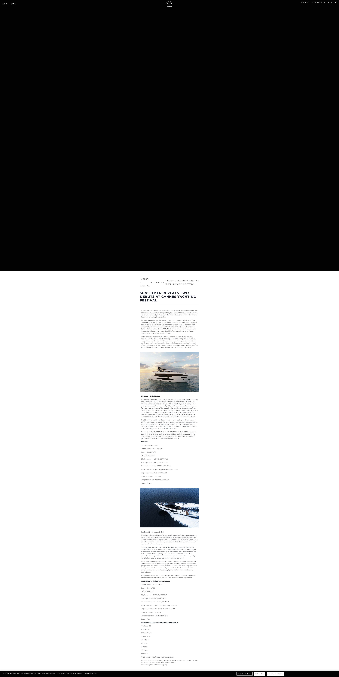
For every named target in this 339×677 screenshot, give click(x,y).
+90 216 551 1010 (317, 2)
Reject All (259, 673)
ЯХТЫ (13, 4)
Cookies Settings (244, 673)
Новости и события (144, 282)
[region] (169, 674)
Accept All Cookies (275, 673)
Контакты (305, 2)
